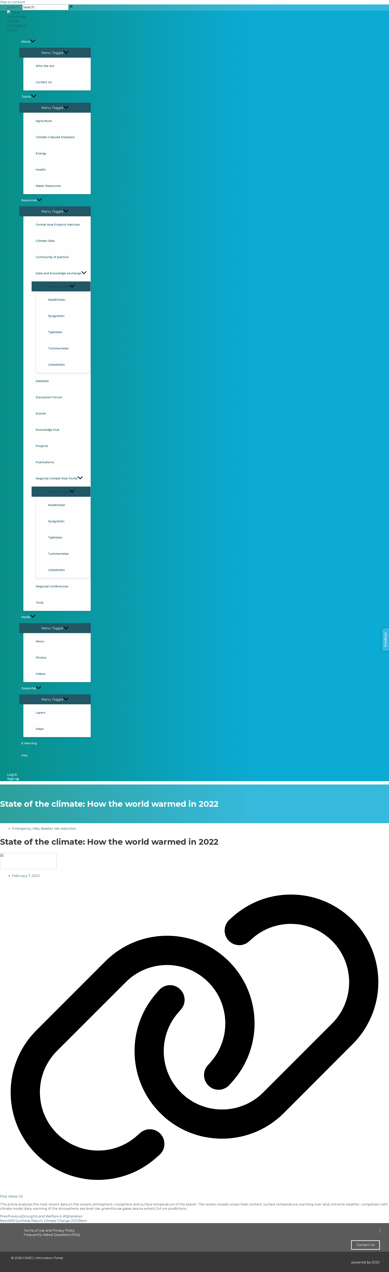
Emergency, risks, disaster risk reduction (44, 828)
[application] (32, 42)
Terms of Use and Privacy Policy (49, 1230)
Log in (12, 775)
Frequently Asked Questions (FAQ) (52, 1235)
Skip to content (12, 2)
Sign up (13, 779)
